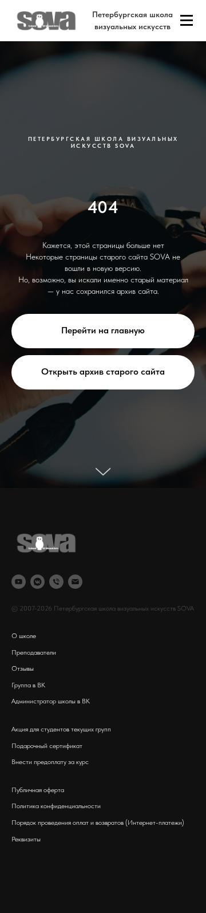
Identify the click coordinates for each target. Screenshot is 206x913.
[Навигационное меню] (187, 20)
